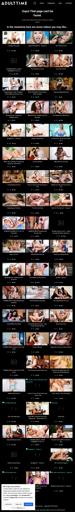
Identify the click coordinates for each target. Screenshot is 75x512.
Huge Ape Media (45, 510)
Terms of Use (38, 506)
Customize (8, 504)
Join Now (69, 3)
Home (42, 3)
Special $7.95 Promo (51, 506)
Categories (51, 3)
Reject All (18, 504)
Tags (60, 3)
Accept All (28, 504)
